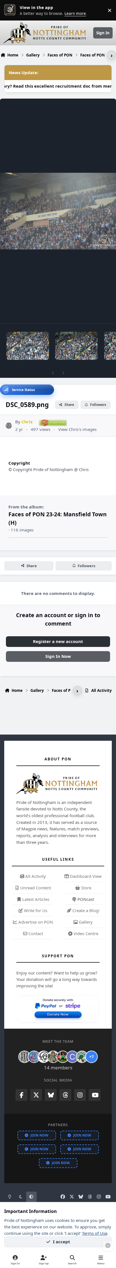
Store (85, 887)
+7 (91, 1056)
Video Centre (85, 933)
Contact (35, 933)
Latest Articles (35, 899)
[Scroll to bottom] (107, 1245)
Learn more (11, 10)
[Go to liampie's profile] (63, 1057)
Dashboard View (85, 876)
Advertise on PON (35, 922)
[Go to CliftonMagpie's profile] (72, 1057)
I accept (61, 1241)
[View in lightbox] (58, 211)
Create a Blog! (85, 910)
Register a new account (58, 641)
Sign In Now (58, 656)
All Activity (35, 876)
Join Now (39, 1135)
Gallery (85, 922)
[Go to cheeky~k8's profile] (34, 1057)
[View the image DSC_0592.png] (76, 346)
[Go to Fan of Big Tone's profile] (53, 1057)
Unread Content (35, 887)
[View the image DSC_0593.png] (27, 346)
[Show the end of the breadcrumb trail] (111, 55)
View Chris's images (77, 429)
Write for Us (35, 910)
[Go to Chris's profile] (9, 425)
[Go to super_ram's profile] (43, 1057)
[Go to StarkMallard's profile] (82, 1057)
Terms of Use (94, 1233)
